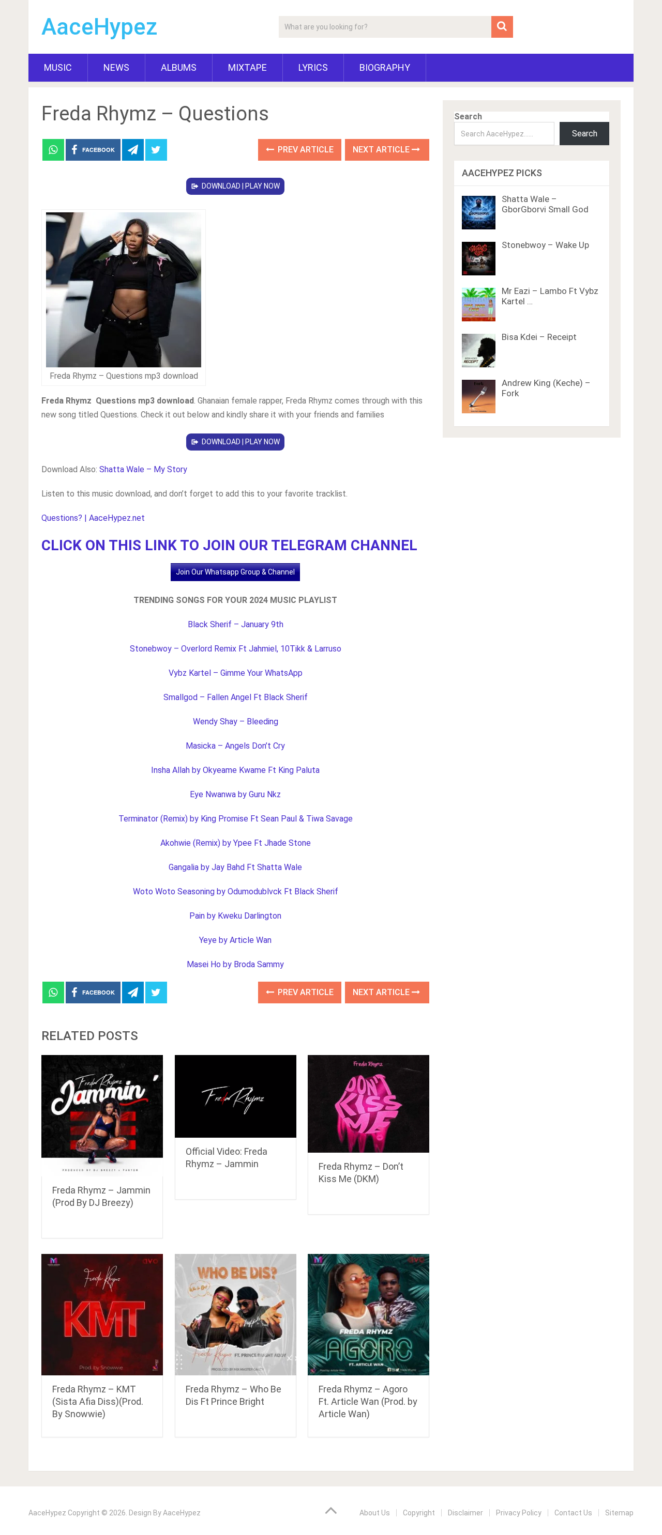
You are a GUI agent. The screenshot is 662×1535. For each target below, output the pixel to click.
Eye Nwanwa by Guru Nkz (235, 794)
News (116, 67)
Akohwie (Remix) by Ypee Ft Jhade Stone (235, 843)
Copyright (419, 1513)
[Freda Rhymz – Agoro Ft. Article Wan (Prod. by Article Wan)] (368, 1314)
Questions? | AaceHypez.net (93, 518)
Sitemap (619, 1513)
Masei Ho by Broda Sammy (235, 964)
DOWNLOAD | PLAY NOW (241, 186)
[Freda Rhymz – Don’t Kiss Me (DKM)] (368, 1104)
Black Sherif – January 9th (235, 624)
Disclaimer (465, 1513)
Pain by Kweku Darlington (235, 916)
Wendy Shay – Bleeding (235, 721)
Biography (384, 67)
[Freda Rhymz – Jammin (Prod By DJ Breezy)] (102, 1115)
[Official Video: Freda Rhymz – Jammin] (235, 1096)
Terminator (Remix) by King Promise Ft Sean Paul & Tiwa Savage (235, 819)
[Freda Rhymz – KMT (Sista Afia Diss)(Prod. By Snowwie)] (102, 1314)
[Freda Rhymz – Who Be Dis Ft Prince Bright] (235, 1314)
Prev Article (305, 149)
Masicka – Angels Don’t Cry (235, 746)
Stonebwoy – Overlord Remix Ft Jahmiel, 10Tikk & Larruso (235, 649)
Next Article (382, 149)
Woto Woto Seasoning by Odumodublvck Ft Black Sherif (235, 891)
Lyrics (313, 67)
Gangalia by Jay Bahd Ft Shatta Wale (235, 867)
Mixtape (247, 67)
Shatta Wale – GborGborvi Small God (545, 204)
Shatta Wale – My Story (143, 469)
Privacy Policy (518, 1513)
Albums (179, 67)
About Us (374, 1513)
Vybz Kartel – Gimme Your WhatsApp (236, 673)
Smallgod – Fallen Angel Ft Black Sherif (235, 697)
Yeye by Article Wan (235, 940)
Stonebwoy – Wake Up (545, 245)
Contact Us (573, 1513)
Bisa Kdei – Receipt (539, 337)
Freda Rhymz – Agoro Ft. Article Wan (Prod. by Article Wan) (368, 1401)
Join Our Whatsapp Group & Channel (235, 572)
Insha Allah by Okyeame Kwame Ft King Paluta (235, 770)
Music (58, 67)
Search (468, 116)
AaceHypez (99, 26)
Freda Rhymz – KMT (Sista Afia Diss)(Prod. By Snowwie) (97, 1401)
